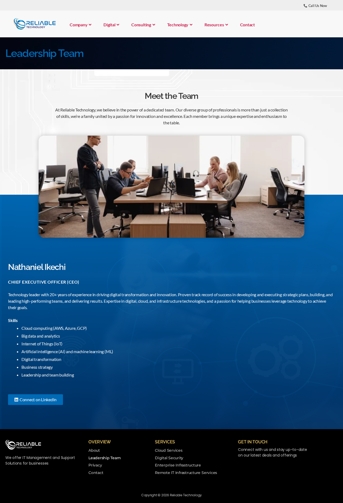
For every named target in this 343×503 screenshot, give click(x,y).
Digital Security (169, 457)
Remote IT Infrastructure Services (186, 472)
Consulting (141, 24)
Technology (178, 24)
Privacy (95, 465)
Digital (109, 24)
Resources (214, 24)
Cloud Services (168, 450)
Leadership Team (104, 457)
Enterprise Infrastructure (178, 465)
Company (78, 24)
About (94, 450)
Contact (247, 24)
